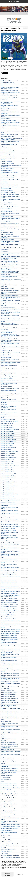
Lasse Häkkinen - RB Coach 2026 (8, 192)
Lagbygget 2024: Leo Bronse (7, 445)
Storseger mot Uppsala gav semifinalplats (10, 855)
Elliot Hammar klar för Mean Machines (9, 156)
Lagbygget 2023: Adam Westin (7, 490)
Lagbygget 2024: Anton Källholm (8, 419)
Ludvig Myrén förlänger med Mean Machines (10, 826)
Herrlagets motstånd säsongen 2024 (8, 473)
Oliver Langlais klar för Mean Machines (9, 593)
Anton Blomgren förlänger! (6, 202)
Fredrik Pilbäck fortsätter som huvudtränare (10, 346)
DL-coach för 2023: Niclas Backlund (8, 700)
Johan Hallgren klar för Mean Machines (9, 797)
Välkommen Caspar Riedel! (6, 148)
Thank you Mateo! (5, 370)
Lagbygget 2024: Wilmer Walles (7, 469)
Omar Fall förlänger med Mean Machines (9, 828)
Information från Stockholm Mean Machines (10, 393)
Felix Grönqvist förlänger (6, 837)
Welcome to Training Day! (6, 616)
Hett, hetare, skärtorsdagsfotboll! (8, 307)
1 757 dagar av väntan (5, 777)
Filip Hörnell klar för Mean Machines (8, 580)
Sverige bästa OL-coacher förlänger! (8, 175)
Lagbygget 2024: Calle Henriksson (8, 498)
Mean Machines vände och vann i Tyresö (9, 129)
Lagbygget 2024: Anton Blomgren (8, 477)
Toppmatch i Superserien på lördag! (8, 120)
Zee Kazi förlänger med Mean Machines (9, 803)
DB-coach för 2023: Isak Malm (7, 690)
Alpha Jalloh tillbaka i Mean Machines (9, 770)
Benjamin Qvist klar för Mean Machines (9, 793)
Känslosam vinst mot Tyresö (7, 775)
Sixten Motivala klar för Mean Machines (9, 604)
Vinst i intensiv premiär (6, 779)
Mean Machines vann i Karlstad (7, 757)
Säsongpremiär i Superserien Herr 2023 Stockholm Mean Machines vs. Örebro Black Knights (10, 556)
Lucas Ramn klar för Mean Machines (9, 795)
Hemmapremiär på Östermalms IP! (8, 136)
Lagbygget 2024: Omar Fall (6, 425)
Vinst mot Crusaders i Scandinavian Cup (9, 768)
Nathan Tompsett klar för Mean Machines (10, 227)
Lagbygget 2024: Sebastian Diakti (8, 502)
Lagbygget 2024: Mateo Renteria (8, 471)
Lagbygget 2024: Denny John (7, 427)
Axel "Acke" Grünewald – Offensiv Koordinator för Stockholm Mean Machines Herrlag (10, 325)
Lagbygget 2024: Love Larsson (7, 492)
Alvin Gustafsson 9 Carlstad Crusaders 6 (9, 542)
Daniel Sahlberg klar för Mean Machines (9, 185)
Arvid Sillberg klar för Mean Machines (9, 559)
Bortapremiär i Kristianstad (6, 395)
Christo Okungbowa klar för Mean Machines (10, 600)
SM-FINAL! (3, 737)
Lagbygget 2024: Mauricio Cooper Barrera (10, 429)
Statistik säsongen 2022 (6, 721)
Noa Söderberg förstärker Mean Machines (10, 194)
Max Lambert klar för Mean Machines (9, 584)
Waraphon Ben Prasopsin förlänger (8, 808)
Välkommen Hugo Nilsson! (6, 668)
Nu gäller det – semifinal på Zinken (8, 742)
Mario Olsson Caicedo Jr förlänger (8, 814)
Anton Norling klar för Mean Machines (9, 572)
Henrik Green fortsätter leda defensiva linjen (10, 256)
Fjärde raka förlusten (5, 283)
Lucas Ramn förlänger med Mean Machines (10, 649)
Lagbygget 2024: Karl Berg (6, 479)
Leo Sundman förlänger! (6, 154)
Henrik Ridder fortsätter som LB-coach (9, 204)
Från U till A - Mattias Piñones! (7, 163)
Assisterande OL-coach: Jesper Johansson (10, 714)
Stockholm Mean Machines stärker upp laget (10, 857)
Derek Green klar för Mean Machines (9, 368)
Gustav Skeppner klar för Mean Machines (10, 633)
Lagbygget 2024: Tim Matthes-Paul (8, 447)
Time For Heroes (4, 853)
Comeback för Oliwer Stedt (6, 789)
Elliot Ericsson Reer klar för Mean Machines (10, 591)
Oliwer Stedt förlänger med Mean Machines (10, 673)
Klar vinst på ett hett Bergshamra (8, 373)
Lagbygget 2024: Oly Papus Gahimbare (9, 486)
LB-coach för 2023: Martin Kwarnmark (9, 692)
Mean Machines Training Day (7, 666)
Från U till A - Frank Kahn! (6, 161)
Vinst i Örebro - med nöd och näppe (8, 530)
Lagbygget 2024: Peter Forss (7, 484)
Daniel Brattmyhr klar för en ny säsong (9, 150)
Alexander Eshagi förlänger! (7, 190)
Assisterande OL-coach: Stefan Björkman (10, 712)
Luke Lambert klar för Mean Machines (9, 582)
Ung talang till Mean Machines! (7, 168)
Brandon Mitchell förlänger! (6, 221)
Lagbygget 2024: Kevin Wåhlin (7, 463)
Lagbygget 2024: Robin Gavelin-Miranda (9, 451)
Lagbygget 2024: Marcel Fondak (8, 435)
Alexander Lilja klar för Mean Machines (9, 618)
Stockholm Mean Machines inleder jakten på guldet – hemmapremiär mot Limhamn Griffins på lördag (10, 320)
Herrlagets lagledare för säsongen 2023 (9, 681)
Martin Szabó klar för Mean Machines (9, 598)
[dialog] (14, 868)
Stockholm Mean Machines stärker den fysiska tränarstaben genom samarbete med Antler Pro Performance (10, 340)
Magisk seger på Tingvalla (6, 851)
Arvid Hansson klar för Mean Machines (9, 602)
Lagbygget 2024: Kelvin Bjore (7, 437)
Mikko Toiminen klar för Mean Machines (9, 791)
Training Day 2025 (5, 251)
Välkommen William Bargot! (7, 216)
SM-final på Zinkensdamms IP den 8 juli (9, 524)
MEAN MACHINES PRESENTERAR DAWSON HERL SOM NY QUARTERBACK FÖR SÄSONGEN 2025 (10, 336)
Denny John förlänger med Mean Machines (10, 843)
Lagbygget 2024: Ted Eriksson (7, 455)
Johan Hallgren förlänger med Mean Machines (10, 624)
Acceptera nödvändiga (7, 874)
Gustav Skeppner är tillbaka (7, 232)
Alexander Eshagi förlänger (6, 812)
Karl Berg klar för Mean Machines (8, 614)
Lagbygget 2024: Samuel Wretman (8, 439)
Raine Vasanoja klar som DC (7, 423)
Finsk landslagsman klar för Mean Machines (10, 787)
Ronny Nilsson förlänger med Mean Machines (10, 631)
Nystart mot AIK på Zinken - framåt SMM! (10, 290)
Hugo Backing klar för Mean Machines (9, 612)
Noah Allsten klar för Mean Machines (9, 635)
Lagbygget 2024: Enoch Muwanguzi (8, 441)
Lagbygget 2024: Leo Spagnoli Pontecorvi (10, 465)
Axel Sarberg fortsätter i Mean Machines (9, 586)
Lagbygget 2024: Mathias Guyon (8, 433)
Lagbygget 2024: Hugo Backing (7, 461)
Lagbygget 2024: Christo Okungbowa (9, 481)
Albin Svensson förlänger (6, 835)
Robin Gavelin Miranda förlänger (7, 799)
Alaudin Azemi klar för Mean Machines (9, 637)
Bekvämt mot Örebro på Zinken (7, 749)
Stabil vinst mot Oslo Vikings (7, 759)
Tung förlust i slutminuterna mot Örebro (9, 134)
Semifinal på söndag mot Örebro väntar (9, 90)
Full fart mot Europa (5, 540)
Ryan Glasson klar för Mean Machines (9, 574)
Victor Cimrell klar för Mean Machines (9, 785)
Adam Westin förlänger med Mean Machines (10, 629)
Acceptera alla (20, 874)
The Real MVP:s (4, 183)
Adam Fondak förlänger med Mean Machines (10, 570)
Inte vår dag (3, 348)
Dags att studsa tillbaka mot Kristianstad (9, 295)
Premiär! (2, 781)
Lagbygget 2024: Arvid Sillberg (7, 496)
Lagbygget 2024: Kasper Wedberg (8, 475)
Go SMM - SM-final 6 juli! (6, 350)
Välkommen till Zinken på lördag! (8, 528)
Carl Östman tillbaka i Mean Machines (9, 606)
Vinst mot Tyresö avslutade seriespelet (9, 744)
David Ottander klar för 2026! (7, 234)
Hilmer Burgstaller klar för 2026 (7, 177)
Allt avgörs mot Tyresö (5, 274)
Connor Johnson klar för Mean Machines (9, 95)
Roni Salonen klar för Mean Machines (9, 783)
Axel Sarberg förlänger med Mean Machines (10, 824)
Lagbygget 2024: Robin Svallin (7, 431)
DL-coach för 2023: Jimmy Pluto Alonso (9, 698)
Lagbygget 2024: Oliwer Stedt (7, 488)
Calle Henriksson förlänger (6, 170)
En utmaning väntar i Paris (6, 386)
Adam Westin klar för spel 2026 (7, 239)
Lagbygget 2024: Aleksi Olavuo (7, 459)
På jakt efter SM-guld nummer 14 (8, 849)
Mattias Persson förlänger (6, 801)
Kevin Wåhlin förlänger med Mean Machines (10, 664)
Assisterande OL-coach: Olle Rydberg (9, 716)
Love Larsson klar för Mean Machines (9, 608)
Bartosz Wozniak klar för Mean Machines (10, 610)
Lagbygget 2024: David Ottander (8, 453)
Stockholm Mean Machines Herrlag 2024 (9, 421)
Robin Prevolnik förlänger (6, 841)
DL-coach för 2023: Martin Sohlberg (8, 694)
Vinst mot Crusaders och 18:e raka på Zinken (10, 526)
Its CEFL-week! (4, 404)
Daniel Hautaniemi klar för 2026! (7, 152)
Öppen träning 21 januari (6, 449)
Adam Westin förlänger (6, 816)
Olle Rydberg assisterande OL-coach (9, 810)
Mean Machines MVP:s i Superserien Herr (10, 732)
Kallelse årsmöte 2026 (5, 118)
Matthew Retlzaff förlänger (6, 830)
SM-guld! (3, 734)
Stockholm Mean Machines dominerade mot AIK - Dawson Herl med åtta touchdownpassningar (10, 102)
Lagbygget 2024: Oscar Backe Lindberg (9, 494)
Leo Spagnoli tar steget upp (7, 806)
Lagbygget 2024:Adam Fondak (7, 443)
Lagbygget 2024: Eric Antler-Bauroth (8, 457)
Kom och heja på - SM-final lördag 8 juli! (9, 519)
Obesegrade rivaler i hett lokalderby (8, 535)
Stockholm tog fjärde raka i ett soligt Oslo (10, 388)
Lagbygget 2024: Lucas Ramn (7, 467)
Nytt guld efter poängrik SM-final (8, 517)
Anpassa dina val (5, 870)
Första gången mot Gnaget (6, 375)
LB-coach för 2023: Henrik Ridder (8, 696)
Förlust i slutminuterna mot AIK (7, 288)
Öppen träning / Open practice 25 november (10, 500)
